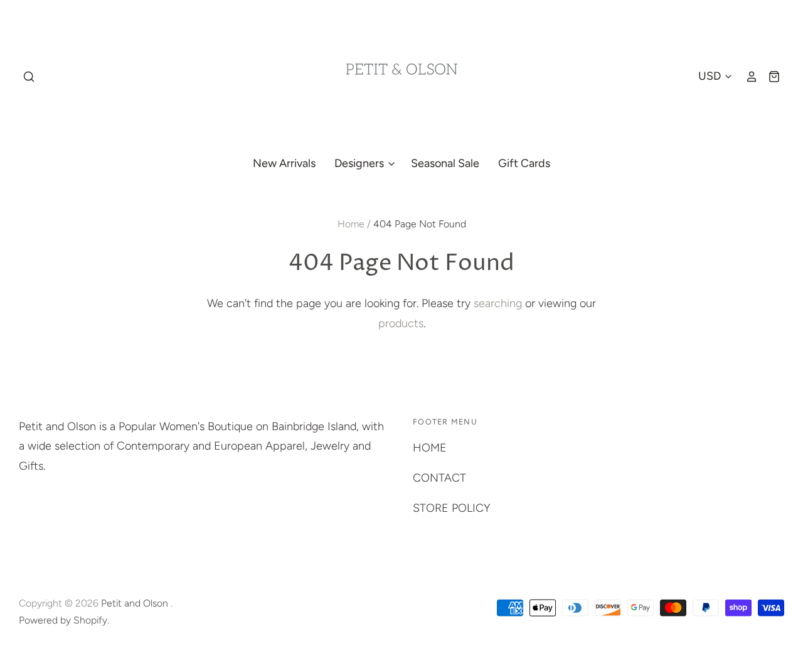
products (400, 323)
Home (351, 224)
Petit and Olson (136, 603)
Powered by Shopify (63, 620)
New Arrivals (284, 163)
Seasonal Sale (445, 163)
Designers (360, 163)
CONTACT (439, 478)
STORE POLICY (452, 508)
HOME (430, 448)
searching (498, 303)
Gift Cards (524, 163)
